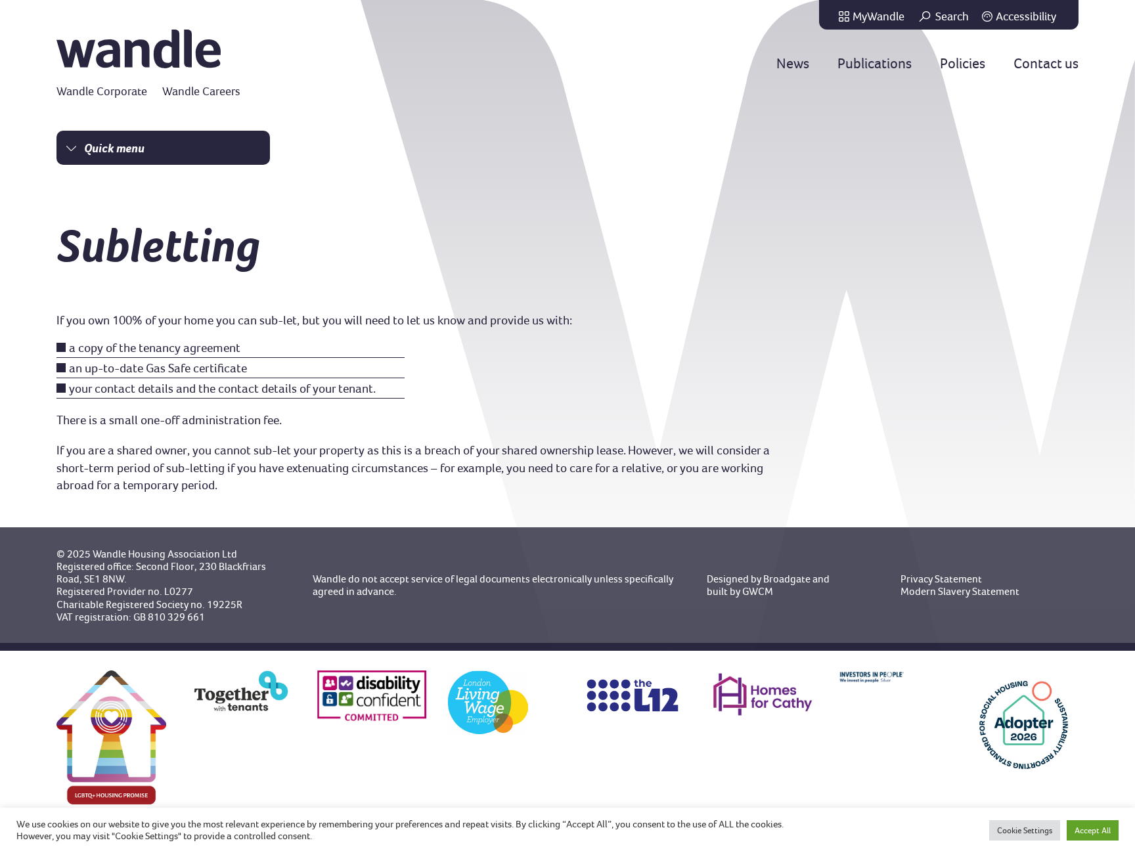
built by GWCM (740, 591)
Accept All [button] (1093, 830)
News (792, 63)
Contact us (1046, 63)
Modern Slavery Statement (960, 591)
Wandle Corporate (101, 91)
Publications (874, 63)
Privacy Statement (941, 579)
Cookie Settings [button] (1024, 830)
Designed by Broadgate (759, 579)
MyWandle (878, 16)
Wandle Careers (201, 91)
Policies (962, 63)
